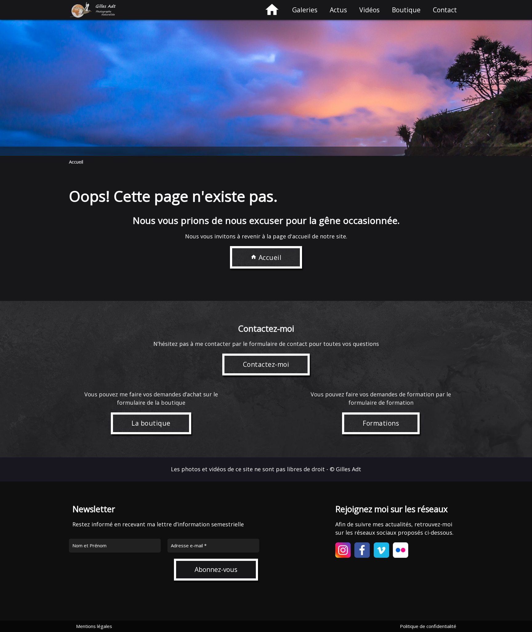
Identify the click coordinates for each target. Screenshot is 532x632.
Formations (381, 423)
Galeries (304, 10)
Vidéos (369, 10)
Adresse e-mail (189, 545)
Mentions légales (94, 626)
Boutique (406, 10)
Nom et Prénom (89, 545)
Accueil (76, 162)
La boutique (151, 423)
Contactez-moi (266, 364)
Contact (445, 10)
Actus (338, 10)
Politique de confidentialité (428, 626)
